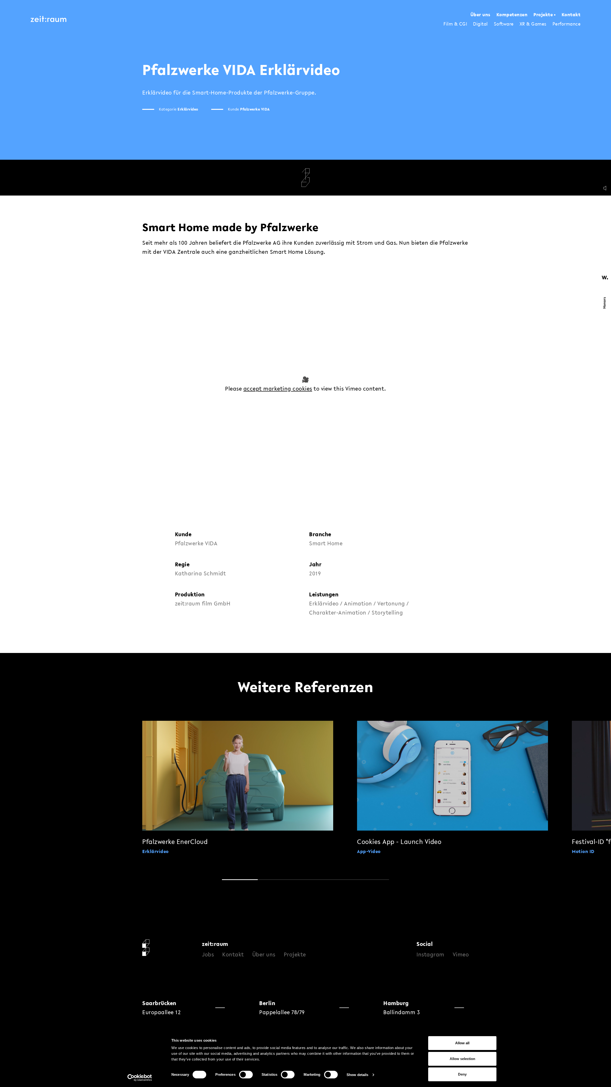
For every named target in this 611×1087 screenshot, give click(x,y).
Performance (567, 24)
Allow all (462, 1043)
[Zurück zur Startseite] (48, 19)
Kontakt (571, 14)
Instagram (430, 954)
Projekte (543, 14)
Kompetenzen (512, 14)
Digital (480, 24)
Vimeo (461, 954)
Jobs (208, 954)
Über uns (480, 14)
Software (504, 24)
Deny (462, 1074)
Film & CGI (455, 24)
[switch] (246, 1074)
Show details (357, 1075)
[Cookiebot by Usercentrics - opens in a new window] (140, 1077)
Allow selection (462, 1059)
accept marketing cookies (277, 388)
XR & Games (533, 24)
